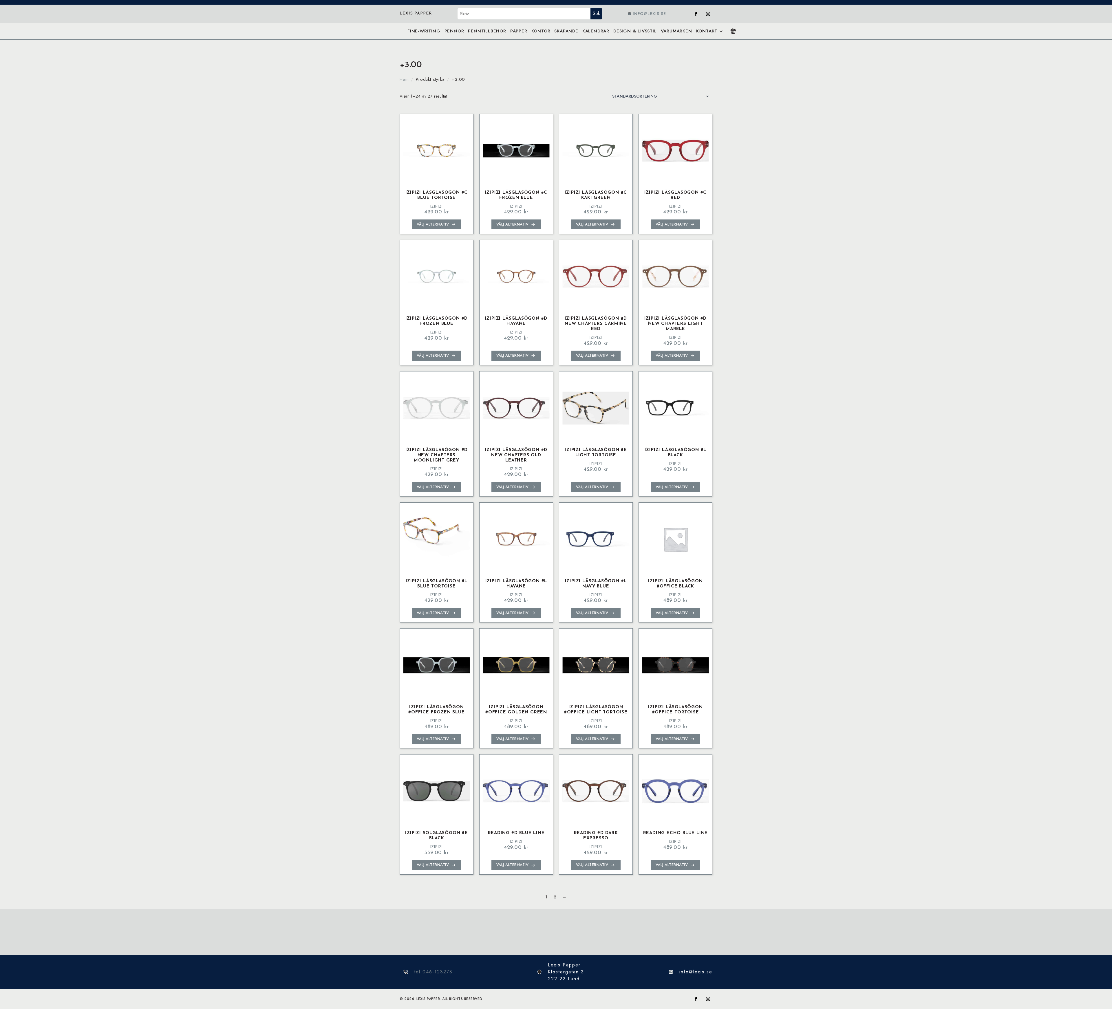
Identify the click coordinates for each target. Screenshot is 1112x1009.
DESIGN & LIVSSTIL (635, 31)
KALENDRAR (595, 31)
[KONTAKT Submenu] (721, 31)
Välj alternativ (433, 224)
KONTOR (540, 31)
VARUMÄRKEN (676, 31)
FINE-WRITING (423, 31)
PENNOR (454, 31)
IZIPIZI (436, 206)
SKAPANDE (566, 31)
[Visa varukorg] (733, 31)
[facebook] (696, 14)
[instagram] (708, 14)
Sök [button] (596, 13)
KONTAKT (707, 31)
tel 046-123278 (433, 971)
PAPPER (518, 31)
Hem (404, 79)
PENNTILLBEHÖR (487, 31)
